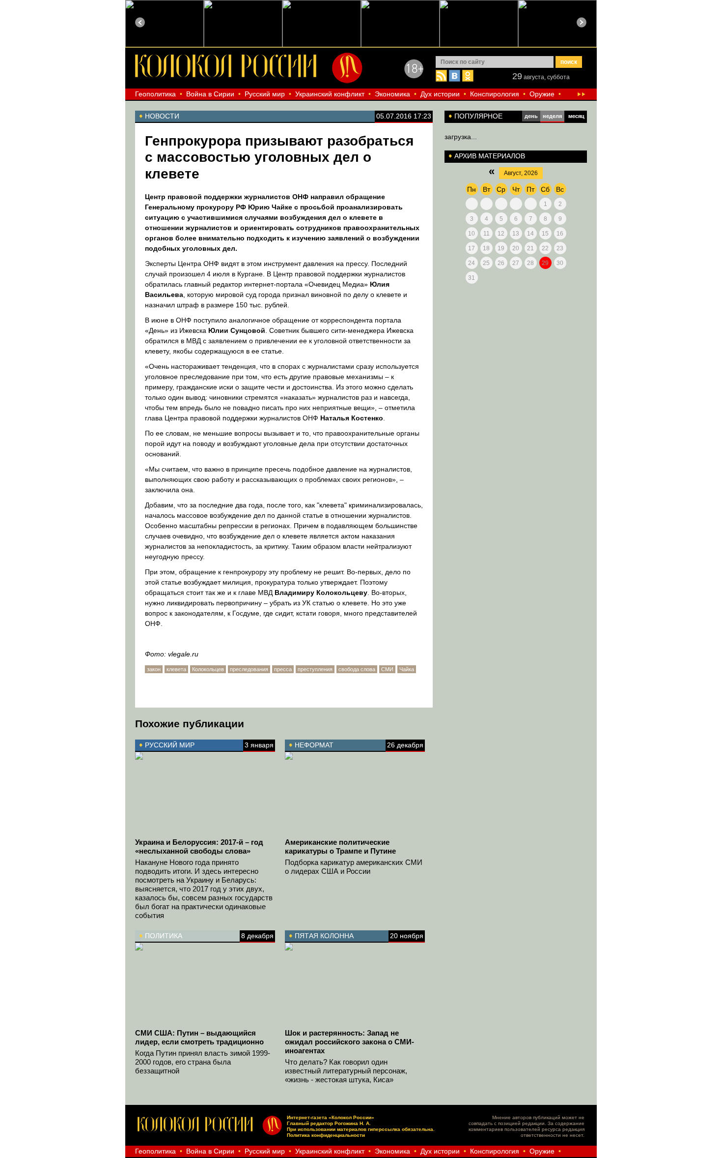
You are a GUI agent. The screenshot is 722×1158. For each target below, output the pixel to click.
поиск (568, 62)
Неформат (314, 745)
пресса (283, 669)
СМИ (387, 669)
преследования (249, 669)
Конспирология (494, 94)
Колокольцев (208, 669)
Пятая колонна (324, 936)
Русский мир (265, 94)
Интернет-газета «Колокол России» (330, 1117)
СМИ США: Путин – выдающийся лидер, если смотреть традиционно (199, 1037)
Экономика (392, 94)
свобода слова (356, 669)
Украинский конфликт (329, 94)
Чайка (406, 669)
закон (154, 669)
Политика (163, 936)
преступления (315, 669)
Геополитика (155, 94)
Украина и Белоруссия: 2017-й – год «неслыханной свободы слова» (199, 846)
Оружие (542, 94)
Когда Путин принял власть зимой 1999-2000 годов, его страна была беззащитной (202, 1062)
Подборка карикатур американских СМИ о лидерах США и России (353, 866)
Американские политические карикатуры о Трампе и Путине (340, 846)
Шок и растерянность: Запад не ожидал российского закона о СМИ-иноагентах (349, 1042)
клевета (176, 669)
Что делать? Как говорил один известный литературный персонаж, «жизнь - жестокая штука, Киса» (346, 1071)
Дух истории (440, 94)
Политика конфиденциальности (326, 1135)
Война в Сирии (210, 94)
